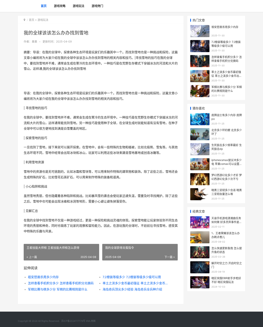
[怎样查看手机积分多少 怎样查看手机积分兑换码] (199, 57)
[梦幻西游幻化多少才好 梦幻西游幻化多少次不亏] (199, 175)
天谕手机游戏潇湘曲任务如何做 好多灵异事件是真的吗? (226, 221)
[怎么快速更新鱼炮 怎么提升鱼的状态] (199, 248)
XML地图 (90, 320)
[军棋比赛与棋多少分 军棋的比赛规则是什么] (199, 87)
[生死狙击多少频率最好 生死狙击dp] (199, 145)
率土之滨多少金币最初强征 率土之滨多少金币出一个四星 (136, 283)
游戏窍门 (97, 6)
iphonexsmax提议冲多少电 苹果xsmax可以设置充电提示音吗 (226, 163)
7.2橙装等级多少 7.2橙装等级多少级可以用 (132, 277)
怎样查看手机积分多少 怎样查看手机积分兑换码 (61, 283)
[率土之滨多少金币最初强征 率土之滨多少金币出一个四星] (199, 72)
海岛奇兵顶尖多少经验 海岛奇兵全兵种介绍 (132, 289)
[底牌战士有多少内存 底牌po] (199, 115)
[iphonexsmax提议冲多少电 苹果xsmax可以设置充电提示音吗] (199, 160)
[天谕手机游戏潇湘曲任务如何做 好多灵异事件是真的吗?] (199, 218)
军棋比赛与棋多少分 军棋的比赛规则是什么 (57, 289)
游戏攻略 (59, 6)
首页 (44, 6)
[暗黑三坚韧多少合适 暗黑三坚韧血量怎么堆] (199, 190)
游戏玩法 (78, 6)
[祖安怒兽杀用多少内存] (199, 27)
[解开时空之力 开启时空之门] (199, 263)
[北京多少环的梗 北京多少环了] (199, 130)
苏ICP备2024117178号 (73, 320)
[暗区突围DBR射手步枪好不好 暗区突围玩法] (199, 278)
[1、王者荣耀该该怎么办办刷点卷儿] (199, 233)
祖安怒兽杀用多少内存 (43, 277)
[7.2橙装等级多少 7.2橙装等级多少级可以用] (199, 42)
